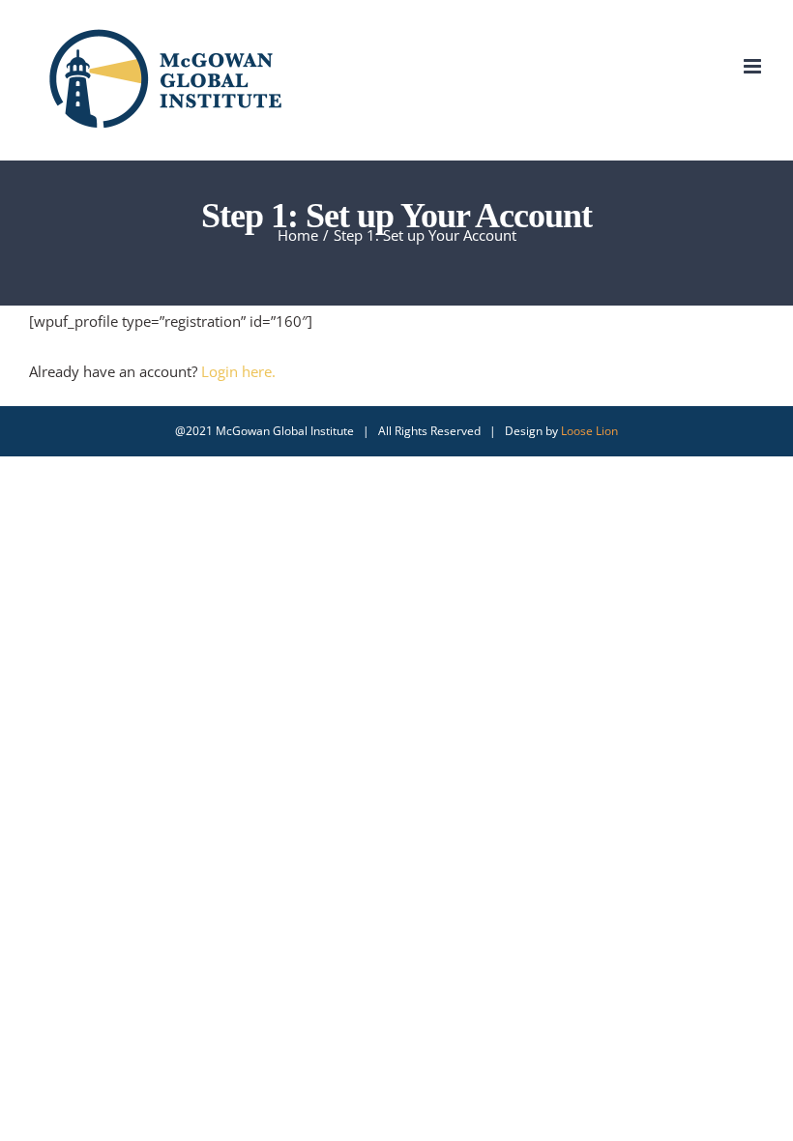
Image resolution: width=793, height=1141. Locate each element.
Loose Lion (589, 431)
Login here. (238, 371)
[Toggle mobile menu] (754, 66)
